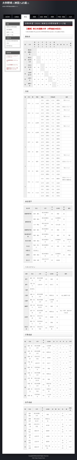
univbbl (37, 455)
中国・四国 (61, 17)
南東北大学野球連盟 (11, 27)
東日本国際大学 (29, 52)
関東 (34, 17)
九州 (70, 17)
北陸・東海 (43, 17)
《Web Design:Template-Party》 (38, 458)
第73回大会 (9, 46)
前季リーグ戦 (9, 32)
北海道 (16, 17)
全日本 (7, 17)
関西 (52, 17)
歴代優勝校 (9, 29)
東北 (25, 17)
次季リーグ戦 (9, 35)
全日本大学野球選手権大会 (12, 42)
